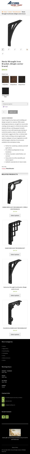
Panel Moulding (6, 351)
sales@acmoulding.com (10, 405)
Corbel (10, 11)
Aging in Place (5, 348)
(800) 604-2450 (8, 401)
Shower (4, 346)
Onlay (4, 355)
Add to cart (13, 112)
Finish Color (5, 74)
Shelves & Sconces (6, 358)
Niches (4, 360)
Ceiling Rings (5, 353)
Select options (15, 215)
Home (5, 11)
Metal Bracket (17, 11)
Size (3, 101)
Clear (6, 106)
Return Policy (15, 447)
